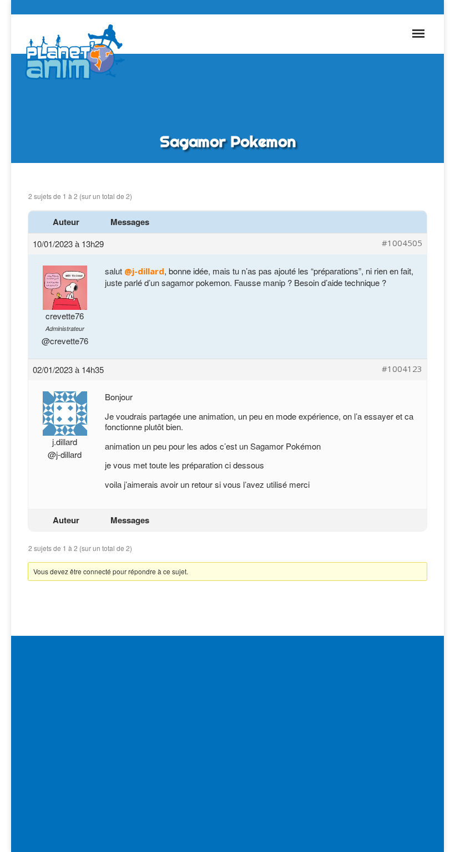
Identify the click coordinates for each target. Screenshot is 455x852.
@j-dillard (144, 271)
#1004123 (402, 369)
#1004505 (402, 243)
